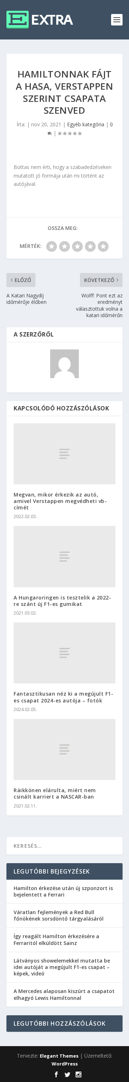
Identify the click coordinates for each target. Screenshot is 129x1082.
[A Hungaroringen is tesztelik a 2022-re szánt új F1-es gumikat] (64, 556)
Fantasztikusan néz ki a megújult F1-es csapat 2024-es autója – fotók (63, 697)
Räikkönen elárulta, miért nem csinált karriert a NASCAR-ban (55, 793)
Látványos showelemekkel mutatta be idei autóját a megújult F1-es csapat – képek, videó (62, 967)
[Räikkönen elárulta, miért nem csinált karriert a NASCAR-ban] (64, 749)
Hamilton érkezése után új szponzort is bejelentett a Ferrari (63, 891)
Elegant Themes (59, 1056)
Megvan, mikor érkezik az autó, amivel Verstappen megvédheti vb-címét (60, 501)
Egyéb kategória (85, 124)
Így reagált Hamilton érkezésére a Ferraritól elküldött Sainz (56, 939)
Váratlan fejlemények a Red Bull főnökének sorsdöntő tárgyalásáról (59, 915)
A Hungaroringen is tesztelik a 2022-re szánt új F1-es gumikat (62, 600)
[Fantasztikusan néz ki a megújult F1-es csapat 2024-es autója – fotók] (64, 652)
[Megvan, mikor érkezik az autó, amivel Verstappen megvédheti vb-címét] (64, 453)
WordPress (65, 1063)
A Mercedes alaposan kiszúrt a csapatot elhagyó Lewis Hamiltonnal (64, 994)
